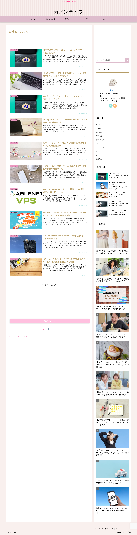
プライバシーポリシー (123, 529)
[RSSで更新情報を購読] (115, 106)
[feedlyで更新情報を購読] (111, 106)
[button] (127, 60)
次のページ (49, 321)
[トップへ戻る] (134, 532)
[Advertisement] (49, 39)
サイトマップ (98, 529)
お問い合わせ (109, 529)
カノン (113, 90)
